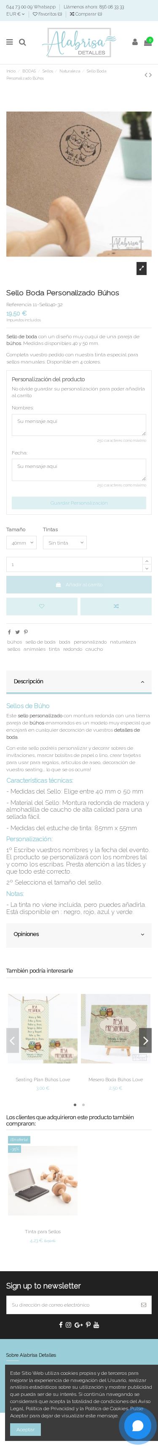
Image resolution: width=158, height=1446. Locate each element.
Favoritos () (50, 13)
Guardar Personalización (79, 503)
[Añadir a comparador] (116, 606)
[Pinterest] (26, 632)
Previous (12, 1040)
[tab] (79, 683)
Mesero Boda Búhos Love (115, 1079)
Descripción (28, 681)
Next (145, 1040)
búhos (14, 642)
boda (64, 642)
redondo (72, 649)
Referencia (19, 304)
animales (35, 649)
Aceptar (25, 1430)
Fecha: (19, 453)
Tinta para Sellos (43, 1232)
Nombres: (23, 408)
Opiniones (26, 934)
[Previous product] (147, 74)
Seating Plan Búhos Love (43, 1079)
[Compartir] (9, 632)
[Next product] (150, 74)
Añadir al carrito (84, 585)
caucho (94, 649)
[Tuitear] (17, 632)
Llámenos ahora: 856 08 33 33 (94, 6)
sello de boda (40, 642)
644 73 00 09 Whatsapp (31, 6)
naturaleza (123, 642)
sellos (13, 649)
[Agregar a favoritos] (42, 606)
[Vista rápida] (53, 1071)
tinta (54, 649)
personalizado (90, 642)
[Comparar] (43, 1071)
